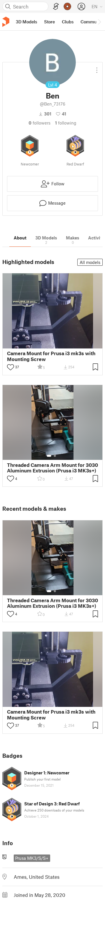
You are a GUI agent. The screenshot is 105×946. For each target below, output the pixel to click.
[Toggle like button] (10, 367)
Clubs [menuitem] (68, 21)
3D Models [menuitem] (26, 21)
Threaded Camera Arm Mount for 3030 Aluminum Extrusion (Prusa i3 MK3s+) (52, 467)
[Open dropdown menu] (97, 68)
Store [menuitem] (49, 21)
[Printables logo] (5, 22)
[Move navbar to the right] (99, 21)
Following (65, 122)
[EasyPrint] (56, 6)
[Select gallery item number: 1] (49, 456)
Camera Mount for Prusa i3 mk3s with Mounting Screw (51, 356)
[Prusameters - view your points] (67, 6)
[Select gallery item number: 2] (55, 456)
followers (39, 122)
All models (90, 262)
